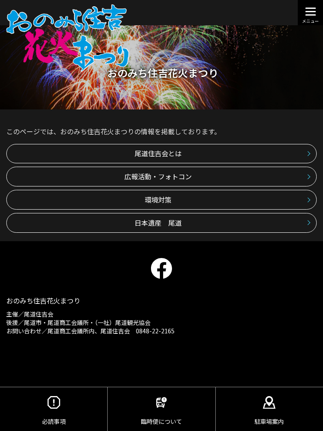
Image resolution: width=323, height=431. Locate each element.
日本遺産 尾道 (158, 223)
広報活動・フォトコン (158, 176)
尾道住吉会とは (158, 153)
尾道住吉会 (38, 314)
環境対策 (158, 199)
